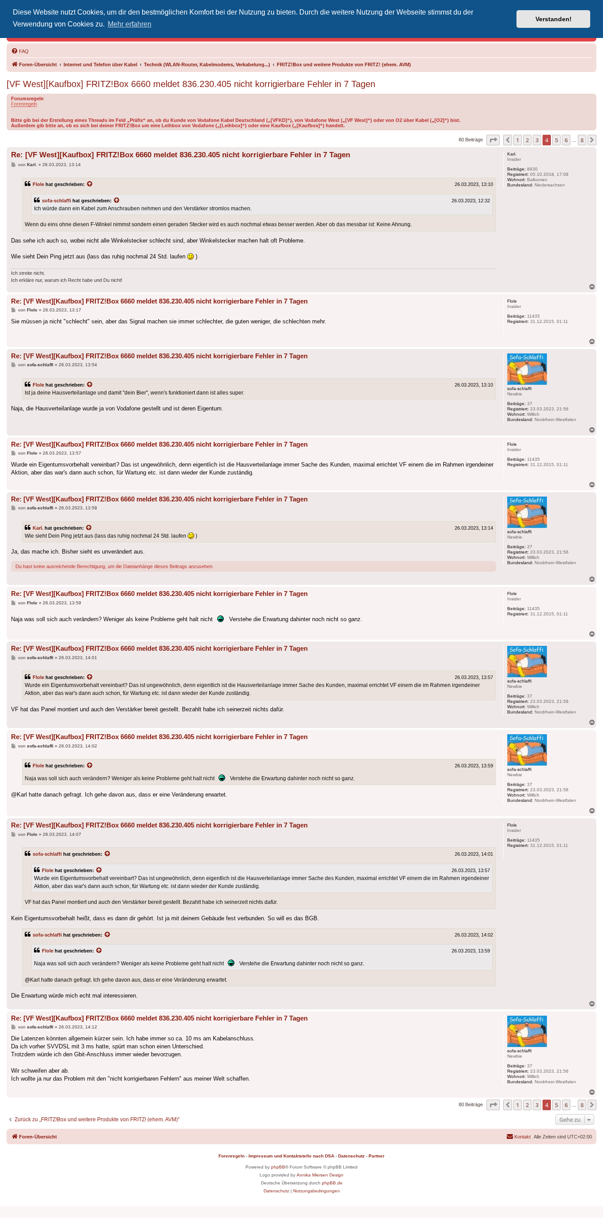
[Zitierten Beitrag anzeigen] (90, 184)
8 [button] (582, 140)
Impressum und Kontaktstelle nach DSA (291, 1155)
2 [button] (527, 140)
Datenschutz (351, 1155)
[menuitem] (20, 51)
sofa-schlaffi (56, 200)
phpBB (278, 1167)
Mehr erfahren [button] (129, 24)
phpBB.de (332, 1182)
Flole (38, 184)
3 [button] (537, 140)
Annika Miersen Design (320, 1174)
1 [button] (517, 140)
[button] (493, 140)
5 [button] (556, 140)
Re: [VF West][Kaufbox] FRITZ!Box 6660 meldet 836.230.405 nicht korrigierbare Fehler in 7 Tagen (180, 155)
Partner (376, 1155)
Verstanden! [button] (553, 19)
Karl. (38, 528)
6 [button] (566, 140)
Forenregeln (24, 103)
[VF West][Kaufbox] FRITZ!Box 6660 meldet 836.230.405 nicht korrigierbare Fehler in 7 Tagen (191, 84)
